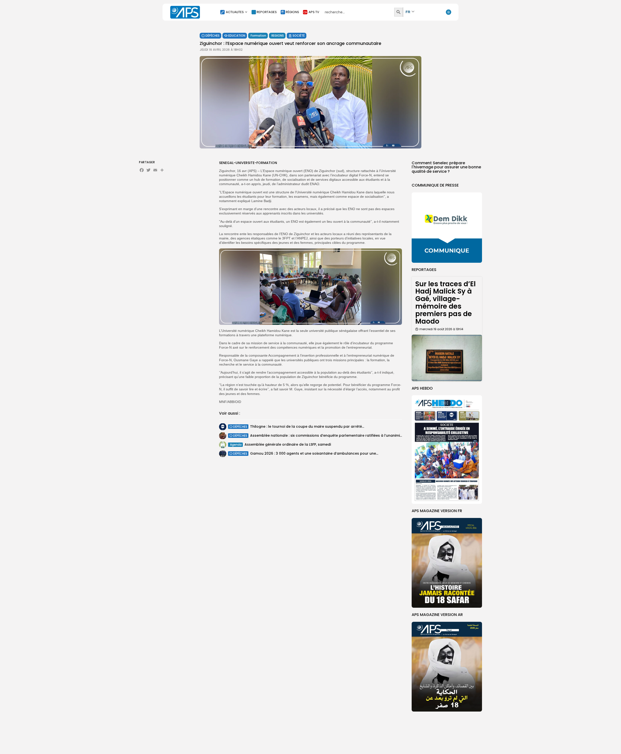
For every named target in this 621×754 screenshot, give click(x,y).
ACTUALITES (235, 12)
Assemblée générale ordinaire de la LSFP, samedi (288, 444)
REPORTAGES (267, 12)
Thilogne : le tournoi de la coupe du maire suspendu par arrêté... (307, 426)
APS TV (314, 12)
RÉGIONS (292, 12)
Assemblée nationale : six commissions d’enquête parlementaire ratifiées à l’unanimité (326, 435)
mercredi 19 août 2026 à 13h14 (441, 329)
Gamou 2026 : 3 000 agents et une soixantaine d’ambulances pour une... (314, 453)
